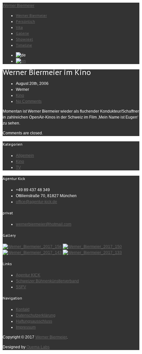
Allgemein (25, 155)
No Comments (29, 101)
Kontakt (22, 309)
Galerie (22, 33)
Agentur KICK (28, 275)
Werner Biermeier (18, 5)
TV (18, 167)
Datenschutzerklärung (35, 315)
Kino (20, 95)
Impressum (26, 327)
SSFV (21, 287)
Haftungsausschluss (34, 321)
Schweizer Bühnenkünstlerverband (47, 281)
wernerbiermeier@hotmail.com (43, 224)
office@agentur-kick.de (36, 201)
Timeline (24, 45)
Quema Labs (38, 347)
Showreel (24, 39)
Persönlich (25, 21)
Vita (19, 27)
